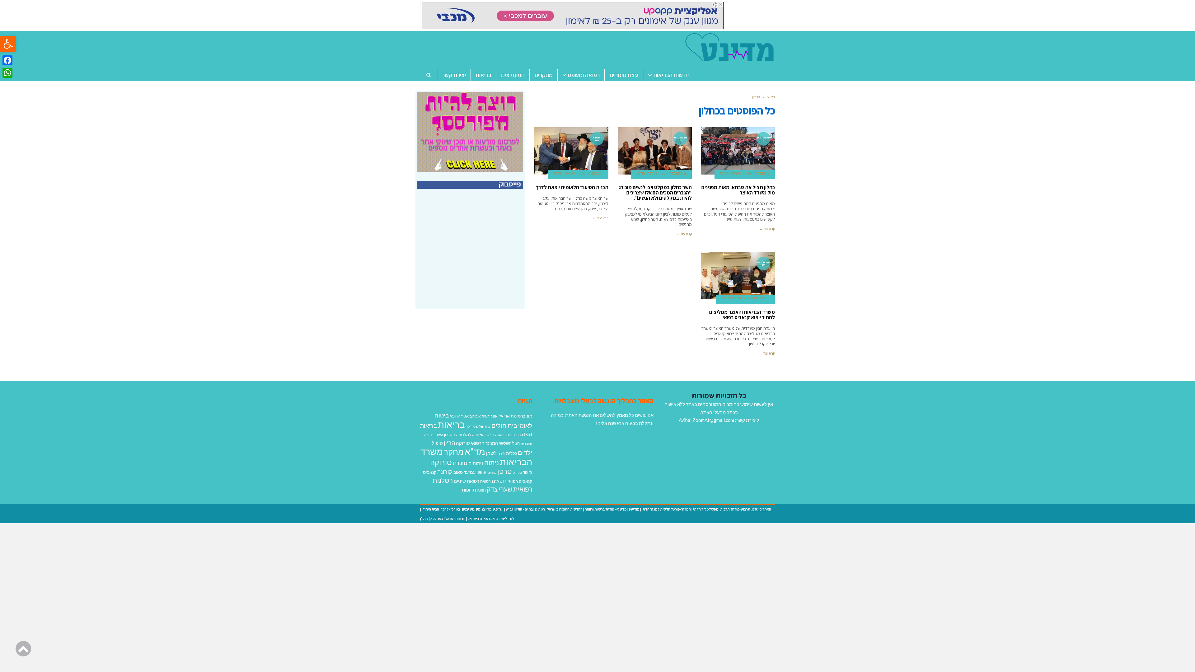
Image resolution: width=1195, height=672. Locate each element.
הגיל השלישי (509, 443)
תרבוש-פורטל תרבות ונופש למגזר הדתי (721, 509)
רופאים (499, 481)
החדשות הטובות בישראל (565, 509)
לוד (511, 518)
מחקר (454, 452)
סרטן (504, 471)
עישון (481, 472)
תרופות (469, 489)
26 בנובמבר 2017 (674, 173)
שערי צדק (499, 489)
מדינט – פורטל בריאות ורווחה (606, 509)
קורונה (444, 471)
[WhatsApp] (7, 73)
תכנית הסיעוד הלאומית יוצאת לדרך (572, 187)
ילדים (525, 452)
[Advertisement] (471, 255)
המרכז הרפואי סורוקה (477, 443)
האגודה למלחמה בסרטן (464, 434)
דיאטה (500, 434)
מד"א (475, 451)
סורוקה (441, 462)
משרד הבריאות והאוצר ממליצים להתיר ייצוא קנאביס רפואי (742, 315)
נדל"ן (424, 518)
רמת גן (540, 509)
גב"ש (509, 509)
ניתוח (491, 462)
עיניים (491, 472)
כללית (511, 453)
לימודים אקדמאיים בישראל (487, 518)
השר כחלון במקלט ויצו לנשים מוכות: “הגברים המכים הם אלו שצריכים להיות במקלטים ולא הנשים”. (655, 192)
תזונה (481, 490)
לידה (501, 453)
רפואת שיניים (466, 481)
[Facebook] (7, 60)
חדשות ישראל (455, 518)
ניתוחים (475, 463)
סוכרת (460, 463)
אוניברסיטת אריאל (515, 415)
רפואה (485, 481)
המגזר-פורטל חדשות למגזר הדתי (666, 509)
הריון (449, 443)
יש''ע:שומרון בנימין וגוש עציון (483, 509)
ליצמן (491, 453)
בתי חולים (514, 435)
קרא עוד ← (767, 228)
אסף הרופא (459, 416)
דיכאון (489, 435)
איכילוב (475, 416)
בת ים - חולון (524, 509)
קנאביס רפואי (520, 481)
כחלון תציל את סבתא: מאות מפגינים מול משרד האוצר (738, 190)
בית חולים (504, 425)
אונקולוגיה (490, 416)
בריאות (451, 424)
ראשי (771, 97)
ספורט (517, 472)
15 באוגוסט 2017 (758, 298)
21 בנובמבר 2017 (591, 173)
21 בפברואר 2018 (757, 173)
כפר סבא (436, 518)
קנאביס (429, 472)
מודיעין (634, 509)
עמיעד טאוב (464, 472)
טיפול (437, 443)
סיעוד (527, 472)
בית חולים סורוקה (478, 426)
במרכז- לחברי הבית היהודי (441, 509)
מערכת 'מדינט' (730, 173)
